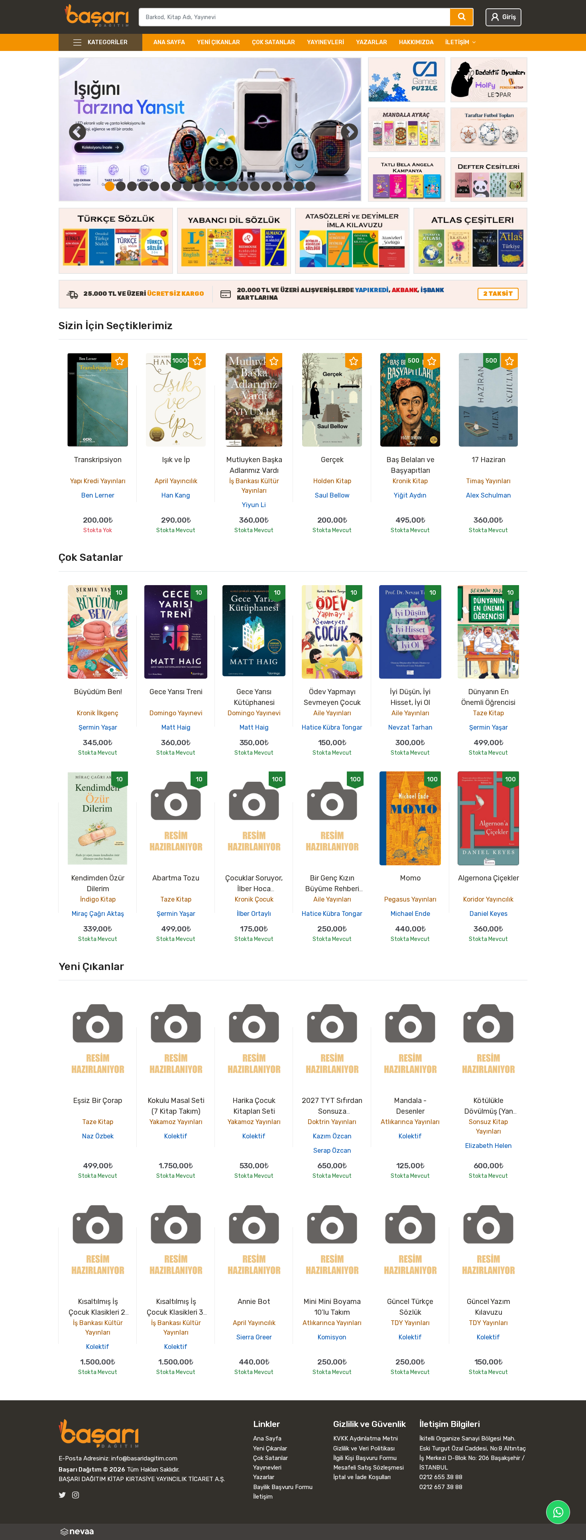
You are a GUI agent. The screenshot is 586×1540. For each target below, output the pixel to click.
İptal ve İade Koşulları (362, 1477)
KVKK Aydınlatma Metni (365, 1438)
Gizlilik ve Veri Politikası (364, 1448)
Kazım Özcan (332, 1136)
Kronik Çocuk (254, 899)
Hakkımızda (416, 42)
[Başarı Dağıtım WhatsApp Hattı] (558, 1512)
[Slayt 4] (143, 186)
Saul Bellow (332, 495)
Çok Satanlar (273, 42)
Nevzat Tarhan (410, 727)
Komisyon (332, 1337)
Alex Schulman (488, 495)
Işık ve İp (176, 459)
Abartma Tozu (175, 878)
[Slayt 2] (121, 186)
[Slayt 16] (277, 186)
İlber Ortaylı (254, 913)
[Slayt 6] (165, 186)
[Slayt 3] (132, 186)
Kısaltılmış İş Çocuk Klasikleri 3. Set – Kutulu (176, 1312)
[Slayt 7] (176, 186)
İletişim (263, 1496)
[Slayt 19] (310, 186)
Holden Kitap (332, 481)
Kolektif (175, 1136)
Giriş (509, 17)
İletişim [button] (457, 42)
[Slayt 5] (154, 186)
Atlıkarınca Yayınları (410, 1122)
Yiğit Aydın (410, 495)
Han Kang (175, 495)
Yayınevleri (325, 42)
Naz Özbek (98, 1136)
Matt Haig (176, 727)
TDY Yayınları (410, 1323)
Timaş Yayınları (488, 481)
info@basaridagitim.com (144, 1458)
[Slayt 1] (109, 186)
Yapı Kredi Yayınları (98, 481)
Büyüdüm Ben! (98, 691)
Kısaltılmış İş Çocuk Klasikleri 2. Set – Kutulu (98, 1312)
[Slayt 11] (221, 186)
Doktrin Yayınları (332, 1122)
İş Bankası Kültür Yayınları (254, 485)
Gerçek (332, 459)
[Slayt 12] (232, 186)
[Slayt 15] (266, 186)
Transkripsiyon (98, 459)
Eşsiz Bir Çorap (97, 1100)
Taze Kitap (488, 713)
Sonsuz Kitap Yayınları (488, 1126)
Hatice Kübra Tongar (332, 727)
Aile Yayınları (332, 713)
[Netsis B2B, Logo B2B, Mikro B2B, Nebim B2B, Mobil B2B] (293, 1532)
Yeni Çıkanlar (218, 42)
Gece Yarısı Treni (176, 691)
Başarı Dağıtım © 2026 (92, 1469)
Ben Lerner (97, 495)
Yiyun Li (254, 505)
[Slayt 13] (243, 186)
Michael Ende (410, 913)
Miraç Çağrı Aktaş (98, 913)
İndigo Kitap (98, 899)
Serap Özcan (332, 1150)
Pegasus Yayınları (410, 899)
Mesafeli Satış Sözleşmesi (368, 1467)
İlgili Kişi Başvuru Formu (365, 1458)
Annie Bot (254, 1301)
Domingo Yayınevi (176, 713)
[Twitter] (62, 1495)
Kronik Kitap (410, 481)
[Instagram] (75, 1495)
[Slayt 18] (299, 186)
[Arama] (462, 17)
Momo (410, 878)
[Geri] (69, 132)
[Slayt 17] (288, 186)
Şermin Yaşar (98, 727)
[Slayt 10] (210, 186)
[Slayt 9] (199, 186)
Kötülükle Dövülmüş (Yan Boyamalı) (488, 1111)
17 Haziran (488, 459)
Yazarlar (371, 42)
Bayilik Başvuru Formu (283, 1487)
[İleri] (349, 132)
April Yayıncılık (176, 481)
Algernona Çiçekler (488, 878)
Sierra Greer (254, 1337)
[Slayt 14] (255, 186)
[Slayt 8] (188, 186)
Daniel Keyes (488, 913)
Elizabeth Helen (488, 1146)
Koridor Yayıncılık (488, 899)
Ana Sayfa (169, 42)
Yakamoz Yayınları (176, 1122)
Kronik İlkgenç (97, 713)
